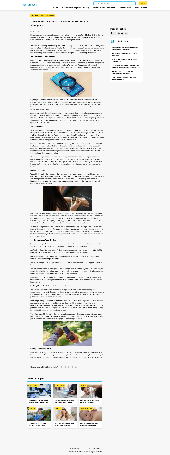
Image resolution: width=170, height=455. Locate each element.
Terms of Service (94, 448)
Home (55, 8)
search (142, 3)
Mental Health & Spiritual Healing (75, 8)
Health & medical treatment (104, 8)
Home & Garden (141, 8)
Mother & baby (125, 8)
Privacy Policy (74, 448)
